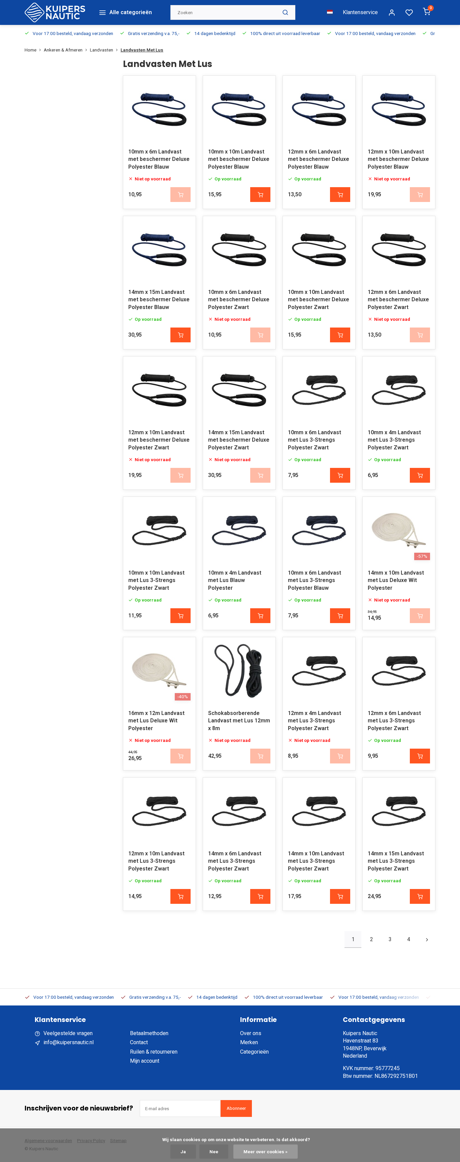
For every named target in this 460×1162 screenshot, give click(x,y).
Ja (183, 1151)
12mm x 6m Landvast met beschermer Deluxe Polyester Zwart (398, 299)
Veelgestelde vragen (68, 1033)
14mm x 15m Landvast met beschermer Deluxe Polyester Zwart (238, 440)
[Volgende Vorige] (427, 939)
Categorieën (254, 1052)
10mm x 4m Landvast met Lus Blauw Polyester (234, 580)
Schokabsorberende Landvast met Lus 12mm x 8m (239, 720)
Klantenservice (360, 12)
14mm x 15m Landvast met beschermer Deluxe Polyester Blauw (159, 299)
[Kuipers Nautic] (55, 12)
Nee (213, 1151)
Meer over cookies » (265, 1151)
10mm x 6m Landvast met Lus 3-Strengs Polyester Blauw (314, 580)
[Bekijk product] (260, 194)
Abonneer (236, 1108)
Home (30, 50)
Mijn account (144, 1061)
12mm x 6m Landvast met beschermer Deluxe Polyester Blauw (318, 159)
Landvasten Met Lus (142, 50)
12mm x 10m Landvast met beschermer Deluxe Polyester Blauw (398, 159)
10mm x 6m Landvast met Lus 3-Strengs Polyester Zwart (314, 440)
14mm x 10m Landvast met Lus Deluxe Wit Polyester (396, 580)
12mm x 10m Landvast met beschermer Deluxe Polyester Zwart (159, 440)
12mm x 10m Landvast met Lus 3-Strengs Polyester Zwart (156, 861)
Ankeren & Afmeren (63, 50)
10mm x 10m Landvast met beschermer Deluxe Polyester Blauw (238, 159)
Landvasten (101, 50)
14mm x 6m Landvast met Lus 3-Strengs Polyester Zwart (234, 861)
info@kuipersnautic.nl (68, 1042)
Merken (249, 1042)
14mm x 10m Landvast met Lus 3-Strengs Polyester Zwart (316, 861)
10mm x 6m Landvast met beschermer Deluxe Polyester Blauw (159, 159)
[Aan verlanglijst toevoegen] (185, 86)
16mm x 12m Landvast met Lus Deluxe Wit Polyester (156, 720)
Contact (139, 1042)
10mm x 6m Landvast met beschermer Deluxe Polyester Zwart (238, 299)
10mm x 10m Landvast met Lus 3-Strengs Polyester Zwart (156, 580)
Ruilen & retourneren (153, 1052)
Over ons (250, 1033)
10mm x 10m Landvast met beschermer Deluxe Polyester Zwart (318, 299)
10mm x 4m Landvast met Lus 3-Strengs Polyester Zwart (394, 440)
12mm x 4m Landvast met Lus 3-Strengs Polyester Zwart (314, 720)
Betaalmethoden (149, 1033)
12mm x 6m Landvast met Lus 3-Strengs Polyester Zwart (394, 720)
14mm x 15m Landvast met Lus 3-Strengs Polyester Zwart (396, 861)
